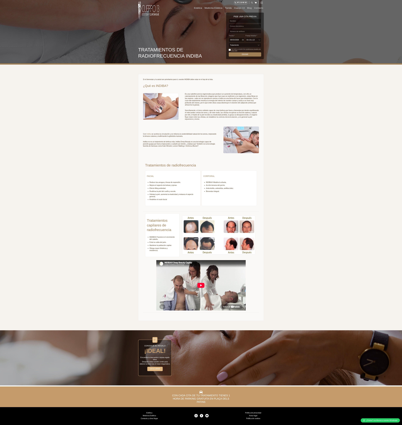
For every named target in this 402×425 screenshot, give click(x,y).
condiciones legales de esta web (246, 49)
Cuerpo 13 (239, 8)
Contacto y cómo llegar (149, 418)
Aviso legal (253, 416)
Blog (249, 8)
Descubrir (155, 369)
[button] (380, 420)
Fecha (232, 36)
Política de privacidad (253, 413)
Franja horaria (251, 36)
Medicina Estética (213, 8)
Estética (198, 8)
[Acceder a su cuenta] (261, 2)
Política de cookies (253, 418)
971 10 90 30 (242, 2)
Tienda (228, 8)
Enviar (245, 54)
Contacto (258, 8)
